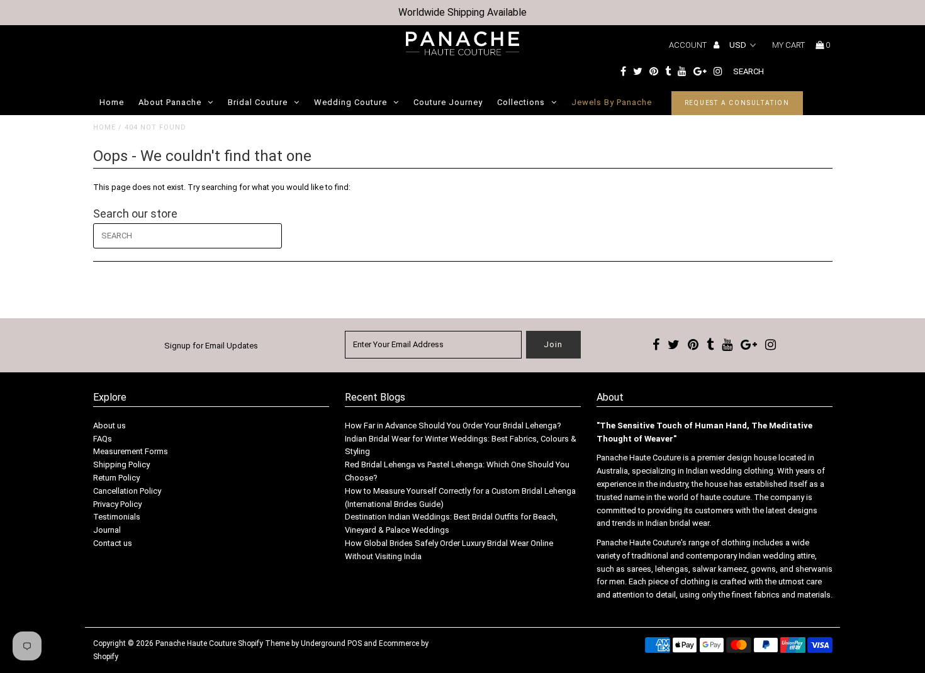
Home (111, 102)
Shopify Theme (263, 643)
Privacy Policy (117, 504)
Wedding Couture (350, 102)
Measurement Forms (130, 451)
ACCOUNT (689, 45)
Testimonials (116, 516)
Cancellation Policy (127, 491)
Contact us (112, 543)
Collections (521, 102)
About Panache (169, 102)
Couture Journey (448, 102)
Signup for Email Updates (211, 345)
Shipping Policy (121, 464)
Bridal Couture (258, 102)
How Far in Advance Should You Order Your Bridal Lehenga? (453, 425)
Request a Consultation (737, 102)
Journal (107, 530)
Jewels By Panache (611, 102)
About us (109, 425)
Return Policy (116, 477)
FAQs (102, 438)
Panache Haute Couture (195, 643)
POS (354, 643)
